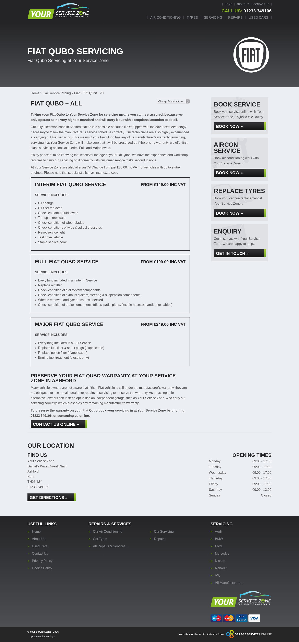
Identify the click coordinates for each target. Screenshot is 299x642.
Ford (218, 546)
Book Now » (229, 126)
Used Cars (258, 17)
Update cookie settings (42, 636)
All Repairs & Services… (111, 546)
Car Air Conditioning (107, 531)
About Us (243, 4)
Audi (218, 531)
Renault (220, 568)
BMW (219, 539)
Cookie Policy (42, 568)
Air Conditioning (165, 17)
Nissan (220, 561)
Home (228, 4)
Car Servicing (164, 531)
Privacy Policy (42, 561)
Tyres (192, 17)
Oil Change (95, 167)
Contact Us (261, 4)
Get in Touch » (232, 253)
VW (217, 575)
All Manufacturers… (229, 582)
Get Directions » (49, 497)
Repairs (235, 17)
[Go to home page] (58, 11)
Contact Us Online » (56, 424)
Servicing (213, 17)
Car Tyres (100, 539)
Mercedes (222, 553)
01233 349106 (247, 11)
